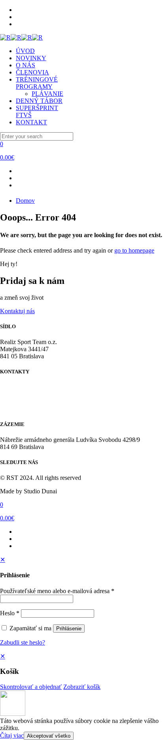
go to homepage (134, 250)
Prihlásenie (69, 629)
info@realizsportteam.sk (30, 401)
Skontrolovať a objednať (31, 686)
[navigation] (81, 671)
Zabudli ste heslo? (22, 642)
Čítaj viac (12, 735)
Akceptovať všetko (48, 736)
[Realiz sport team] (21, 37)
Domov (25, 200)
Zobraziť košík (81, 686)
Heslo (9, 613)
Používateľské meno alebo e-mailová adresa (57, 591)
